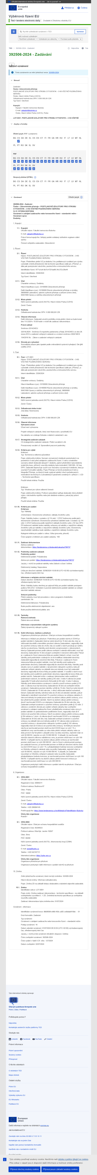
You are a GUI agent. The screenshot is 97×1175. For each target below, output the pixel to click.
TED (10, 48)
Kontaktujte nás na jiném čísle (20, 1140)
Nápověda (12, 1023)
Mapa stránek (14, 1075)
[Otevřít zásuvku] (11, 65)
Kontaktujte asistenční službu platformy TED (25, 1027)
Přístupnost (13, 1059)
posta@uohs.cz (33, 849)
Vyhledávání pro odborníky (48, 39)
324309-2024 (54, 72)
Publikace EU (14, 1104)
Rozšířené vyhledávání (27, 39)
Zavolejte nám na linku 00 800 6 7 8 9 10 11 (25, 1136)
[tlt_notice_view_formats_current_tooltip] (81, 197)
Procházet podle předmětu (70, 39)
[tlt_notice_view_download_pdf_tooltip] (14, 161)
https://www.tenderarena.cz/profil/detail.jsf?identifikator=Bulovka (58, 811)
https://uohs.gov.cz (43, 856)
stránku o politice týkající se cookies (73, 1159)
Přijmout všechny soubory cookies (24, 1169)
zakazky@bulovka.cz (29, 110)
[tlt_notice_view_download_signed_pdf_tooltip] (18, 141)
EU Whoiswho (14, 1100)
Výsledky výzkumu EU (17, 1095)
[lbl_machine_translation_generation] (35, 177)
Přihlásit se (69, 8)
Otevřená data (14, 1091)
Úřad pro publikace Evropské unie (22, 1007)
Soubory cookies (15, 1055)
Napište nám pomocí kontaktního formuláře (25, 1145)
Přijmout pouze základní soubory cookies (60, 1169)
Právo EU (12, 1087)
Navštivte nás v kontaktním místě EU (22, 1149)
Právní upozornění (16, 1051)
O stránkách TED (15, 1071)
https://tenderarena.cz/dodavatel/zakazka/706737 (51, 547)
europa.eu (44, 1126)
